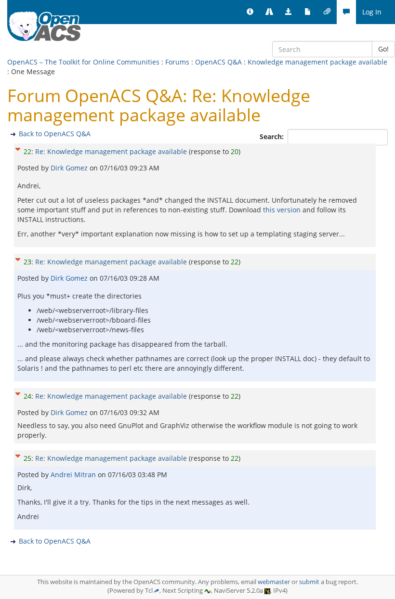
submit (309, 582)
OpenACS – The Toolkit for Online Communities (83, 61)
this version (282, 209)
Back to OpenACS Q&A (55, 133)
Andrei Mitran (74, 474)
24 (27, 396)
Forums (177, 61)
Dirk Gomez (70, 167)
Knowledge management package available (317, 61)
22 (27, 151)
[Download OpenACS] (288, 12)
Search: (273, 136)
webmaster (274, 582)
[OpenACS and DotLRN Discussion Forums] (346, 12)
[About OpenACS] (250, 12)
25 (27, 458)
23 (27, 261)
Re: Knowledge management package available (111, 151)
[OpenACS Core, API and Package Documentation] (307, 12)
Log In (372, 11)
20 (234, 151)
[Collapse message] (18, 148)
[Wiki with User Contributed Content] (327, 12)
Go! (383, 48)
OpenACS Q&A (218, 61)
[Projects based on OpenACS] (269, 12)
